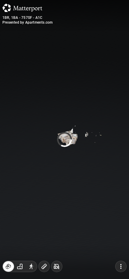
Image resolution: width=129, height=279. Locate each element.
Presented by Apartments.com (27, 22)
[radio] (8, 266)
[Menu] (121, 266)
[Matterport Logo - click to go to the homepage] (22, 7)
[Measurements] (44, 266)
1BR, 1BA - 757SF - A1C (22, 18)
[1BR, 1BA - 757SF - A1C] (64, 139)
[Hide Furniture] (56, 266)
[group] (19, 266)
